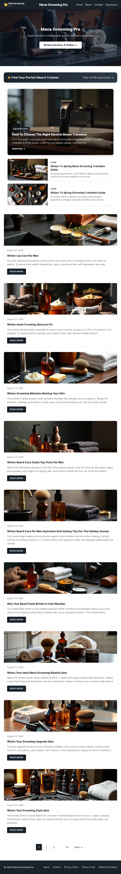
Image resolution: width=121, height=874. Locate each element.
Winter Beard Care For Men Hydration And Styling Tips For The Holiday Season (58, 531)
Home (79, 4)
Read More (16, 271)
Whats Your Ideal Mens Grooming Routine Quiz (37, 672)
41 (67, 847)
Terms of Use (88, 867)
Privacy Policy (71, 867)
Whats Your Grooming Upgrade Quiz (30, 741)
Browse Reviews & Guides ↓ (60, 44)
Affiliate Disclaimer (107, 867)
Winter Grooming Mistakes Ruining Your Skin (36, 393)
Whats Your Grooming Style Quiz (28, 810)
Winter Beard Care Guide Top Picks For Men (35, 462)
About (88, 4)
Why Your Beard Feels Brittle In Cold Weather (36, 603)
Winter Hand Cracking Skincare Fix (30, 324)
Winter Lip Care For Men (22, 255)
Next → (79, 847)
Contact (98, 4)
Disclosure (111, 4)
